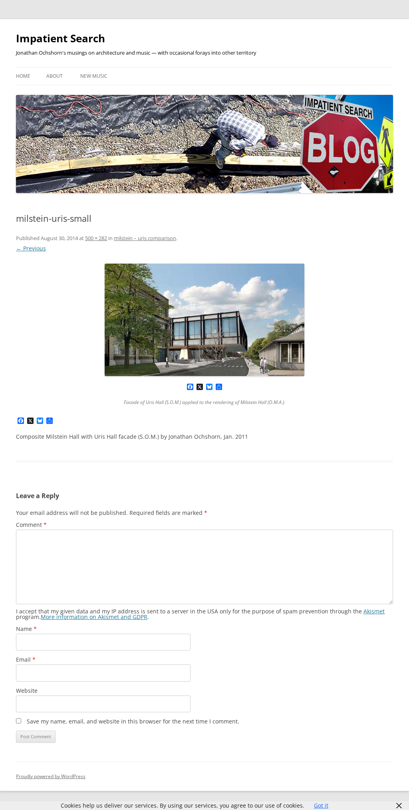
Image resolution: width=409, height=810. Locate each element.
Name (26, 629)
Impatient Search (60, 38)
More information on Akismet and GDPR (94, 617)
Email (26, 659)
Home (23, 76)
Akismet (374, 611)
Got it (321, 805)
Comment (31, 524)
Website (27, 690)
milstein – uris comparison (145, 238)
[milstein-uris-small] (204, 320)
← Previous (31, 248)
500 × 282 (96, 238)
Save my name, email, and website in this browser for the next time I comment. (133, 721)
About (54, 76)
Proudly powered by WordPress (50, 776)
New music (93, 76)
